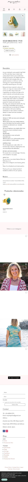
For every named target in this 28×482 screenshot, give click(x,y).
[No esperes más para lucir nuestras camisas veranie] (14, 305)
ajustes (13, 477)
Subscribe (15, 404)
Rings (5, 449)
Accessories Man (8, 442)
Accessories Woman (9, 458)
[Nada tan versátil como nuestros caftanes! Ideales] (14, 276)
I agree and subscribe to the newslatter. (13, 402)
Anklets (6, 457)
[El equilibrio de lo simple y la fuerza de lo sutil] (14, 361)
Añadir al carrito (9, 50)
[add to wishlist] (5, 195)
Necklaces (7, 453)
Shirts (5, 441)
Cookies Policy (15, 467)
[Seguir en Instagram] (7, 431)
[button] (23, 16)
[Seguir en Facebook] (4, 431)
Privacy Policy (8, 467)
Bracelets (6, 455)
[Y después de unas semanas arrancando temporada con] (14, 333)
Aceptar (4, 479)
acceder (8, 184)
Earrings (6, 451)
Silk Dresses (7, 447)
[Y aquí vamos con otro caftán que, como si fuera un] (14, 248)
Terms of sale (16, 469)
